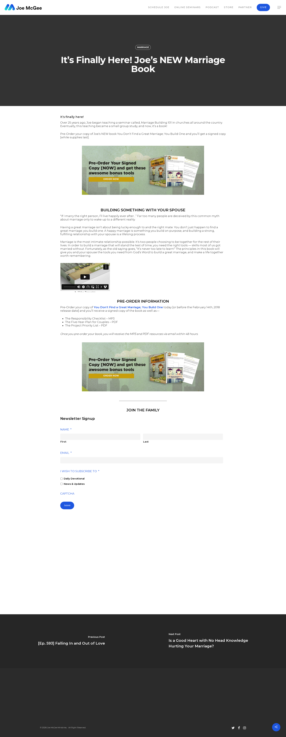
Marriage (143, 47)
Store (228, 7)
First (63, 441)
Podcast (212, 7)
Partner (245, 7)
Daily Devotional (74, 478)
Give (263, 7)
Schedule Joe (158, 7)
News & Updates (74, 483)
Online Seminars (187, 7)
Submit (67, 505)
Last (146, 441)
